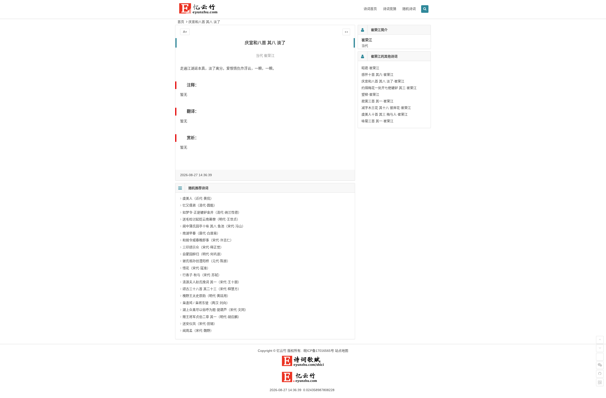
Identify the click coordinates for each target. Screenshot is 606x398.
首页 (181, 22)
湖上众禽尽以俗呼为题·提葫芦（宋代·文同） (215, 310)
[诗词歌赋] (303, 365)
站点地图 (341, 351)
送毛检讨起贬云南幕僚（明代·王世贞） (211, 219)
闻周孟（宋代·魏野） (198, 330)
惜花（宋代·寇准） (196, 268)
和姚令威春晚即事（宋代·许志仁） (208, 240)
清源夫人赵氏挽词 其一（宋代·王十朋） (212, 282)
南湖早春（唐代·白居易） (201, 233)
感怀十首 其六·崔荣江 (377, 74)
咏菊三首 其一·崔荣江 (377, 121)
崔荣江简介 (379, 30)
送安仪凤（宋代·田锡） (200, 324)
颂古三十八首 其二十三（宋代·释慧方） (212, 289)
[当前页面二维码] (600, 382)
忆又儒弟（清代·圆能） (200, 205)
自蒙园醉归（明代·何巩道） (203, 254)
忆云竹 (281, 351)
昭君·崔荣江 (370, 68)
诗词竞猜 (389, 9)
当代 (259, 56)
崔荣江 (269, 56)
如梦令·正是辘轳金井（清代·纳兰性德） (212, 212)
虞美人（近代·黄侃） (198, 198)
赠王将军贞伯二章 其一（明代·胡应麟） (212, 317)
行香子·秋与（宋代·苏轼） (202, 275)
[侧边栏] (346, 32)
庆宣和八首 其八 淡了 (204, 22)
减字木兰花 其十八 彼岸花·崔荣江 (386, 108)
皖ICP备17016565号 (318, 351)
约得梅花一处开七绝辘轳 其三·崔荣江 (389, 88)
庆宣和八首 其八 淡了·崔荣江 (382, 81)
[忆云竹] (204, 12)
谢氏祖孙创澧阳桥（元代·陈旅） (206, 261)
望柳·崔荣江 (370, 94)
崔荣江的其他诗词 (384, 56)
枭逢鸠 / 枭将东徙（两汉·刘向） (206, 303)
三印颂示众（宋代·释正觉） (203, 247)
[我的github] (600, 374)
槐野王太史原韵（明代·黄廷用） (206, 296)
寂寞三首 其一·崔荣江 (377, 101)
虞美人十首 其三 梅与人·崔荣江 (384, 114)
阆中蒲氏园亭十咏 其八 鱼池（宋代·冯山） (214, 226)
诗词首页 (370, 9)
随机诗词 (409, 9)
